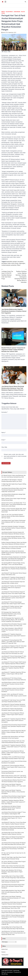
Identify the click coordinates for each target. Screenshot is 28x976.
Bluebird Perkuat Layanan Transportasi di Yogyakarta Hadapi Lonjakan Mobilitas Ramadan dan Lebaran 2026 (13, 349)
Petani (18, 265)
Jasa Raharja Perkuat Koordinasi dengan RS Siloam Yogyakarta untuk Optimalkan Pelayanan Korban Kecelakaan (13, 726)
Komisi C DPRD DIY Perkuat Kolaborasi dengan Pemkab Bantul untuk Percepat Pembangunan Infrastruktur (12, 917)
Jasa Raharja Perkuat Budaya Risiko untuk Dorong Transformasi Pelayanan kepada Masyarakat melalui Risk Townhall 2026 (13, 490)
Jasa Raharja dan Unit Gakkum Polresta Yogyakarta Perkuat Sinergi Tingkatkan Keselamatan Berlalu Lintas (11, 808)
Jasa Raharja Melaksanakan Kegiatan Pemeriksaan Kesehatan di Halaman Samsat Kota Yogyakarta (13, 311)
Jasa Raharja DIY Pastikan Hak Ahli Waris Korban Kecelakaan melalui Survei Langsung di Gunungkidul (13, 587)
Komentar (4, 412)
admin (4, 32)
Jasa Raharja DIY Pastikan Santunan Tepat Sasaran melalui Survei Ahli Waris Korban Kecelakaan (11, 608)
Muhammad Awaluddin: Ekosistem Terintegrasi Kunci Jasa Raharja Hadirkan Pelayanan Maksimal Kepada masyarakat (13, 528)
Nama (3, 432)
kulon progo (14, 263)
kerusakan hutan (6, 263)
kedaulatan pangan (11, 261)
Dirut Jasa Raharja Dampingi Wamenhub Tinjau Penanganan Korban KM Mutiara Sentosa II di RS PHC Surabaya (13, 538)
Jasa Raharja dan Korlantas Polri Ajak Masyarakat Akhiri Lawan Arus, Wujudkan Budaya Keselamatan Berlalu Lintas (13, 568)
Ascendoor (10, 972)
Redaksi (3, 952)
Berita (3, 11)
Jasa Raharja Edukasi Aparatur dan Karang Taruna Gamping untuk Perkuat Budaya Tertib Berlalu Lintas (13, 848)
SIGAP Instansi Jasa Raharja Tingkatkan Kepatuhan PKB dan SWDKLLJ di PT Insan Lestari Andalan (13, 786)
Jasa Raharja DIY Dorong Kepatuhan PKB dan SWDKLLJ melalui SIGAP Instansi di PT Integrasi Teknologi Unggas (13, 752)
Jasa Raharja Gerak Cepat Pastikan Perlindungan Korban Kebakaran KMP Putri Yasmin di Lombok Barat (13, 522)
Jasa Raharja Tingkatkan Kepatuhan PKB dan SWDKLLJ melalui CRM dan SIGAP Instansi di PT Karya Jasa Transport (13, 802)
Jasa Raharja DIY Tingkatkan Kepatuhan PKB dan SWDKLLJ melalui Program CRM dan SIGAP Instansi (13, 674)
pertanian (13, 265)
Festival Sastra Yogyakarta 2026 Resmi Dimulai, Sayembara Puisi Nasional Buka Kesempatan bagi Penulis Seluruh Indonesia (13, 828)
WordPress (4, 974)
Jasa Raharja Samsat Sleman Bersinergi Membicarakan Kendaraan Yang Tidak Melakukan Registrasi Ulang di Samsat (12, 388)
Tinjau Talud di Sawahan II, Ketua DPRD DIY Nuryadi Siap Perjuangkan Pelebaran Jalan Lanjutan (12, 630)
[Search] (25, 2)
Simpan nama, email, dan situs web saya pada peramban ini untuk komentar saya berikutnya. (15, 456)
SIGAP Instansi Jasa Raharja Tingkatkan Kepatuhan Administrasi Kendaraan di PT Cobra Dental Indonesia (13, 898)
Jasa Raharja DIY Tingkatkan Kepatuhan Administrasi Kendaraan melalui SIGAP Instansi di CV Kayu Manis (13, 636)
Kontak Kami (4, 949)
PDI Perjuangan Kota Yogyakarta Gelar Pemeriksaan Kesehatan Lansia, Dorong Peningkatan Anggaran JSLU (11, 614)
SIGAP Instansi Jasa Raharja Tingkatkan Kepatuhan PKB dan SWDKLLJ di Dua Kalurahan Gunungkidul (13, 792)
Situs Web (4, 447)
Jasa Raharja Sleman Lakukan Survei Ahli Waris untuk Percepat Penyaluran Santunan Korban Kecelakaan (13, 684)
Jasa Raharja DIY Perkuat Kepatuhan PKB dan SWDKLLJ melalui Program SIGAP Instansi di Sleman (12, 714)
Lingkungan (17, 11)
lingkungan (22, 263)
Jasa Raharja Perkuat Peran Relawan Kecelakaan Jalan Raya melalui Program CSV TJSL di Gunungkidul (13, 818)
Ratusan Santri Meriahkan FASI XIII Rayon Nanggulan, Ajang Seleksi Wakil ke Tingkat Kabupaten (11, 871)
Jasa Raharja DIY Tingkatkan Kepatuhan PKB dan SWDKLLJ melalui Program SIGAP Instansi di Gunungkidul (13, 720)
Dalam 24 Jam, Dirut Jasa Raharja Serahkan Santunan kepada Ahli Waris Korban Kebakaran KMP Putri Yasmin (12, 516)
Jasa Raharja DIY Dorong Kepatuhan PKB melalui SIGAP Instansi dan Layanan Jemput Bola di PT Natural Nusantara (13, 597)
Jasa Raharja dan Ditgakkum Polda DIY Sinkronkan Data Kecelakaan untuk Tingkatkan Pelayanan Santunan (13, 647)
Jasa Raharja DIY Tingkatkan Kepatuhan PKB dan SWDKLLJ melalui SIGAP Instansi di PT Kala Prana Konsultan (13, 746)
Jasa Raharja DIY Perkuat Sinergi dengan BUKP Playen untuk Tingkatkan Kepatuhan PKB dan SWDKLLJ (13, 668)
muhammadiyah (5, 265)
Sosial (3, 13)
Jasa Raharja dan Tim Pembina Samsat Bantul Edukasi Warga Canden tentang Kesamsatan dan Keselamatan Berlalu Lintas (13, 933)
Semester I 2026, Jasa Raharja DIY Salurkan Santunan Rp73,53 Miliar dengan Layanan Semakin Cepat (14, 696)
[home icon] (2, 2)
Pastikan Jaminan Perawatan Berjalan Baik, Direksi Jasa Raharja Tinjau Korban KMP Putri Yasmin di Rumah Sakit (13, 510)
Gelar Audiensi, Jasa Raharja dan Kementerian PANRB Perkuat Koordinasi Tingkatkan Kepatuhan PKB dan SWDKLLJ (13, 552)
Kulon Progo (9, 11)
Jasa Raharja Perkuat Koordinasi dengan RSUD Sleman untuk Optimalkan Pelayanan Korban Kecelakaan (12, 886)
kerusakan (20, 261)
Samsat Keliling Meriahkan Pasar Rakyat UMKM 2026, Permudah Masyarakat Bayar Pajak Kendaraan (13, 892)
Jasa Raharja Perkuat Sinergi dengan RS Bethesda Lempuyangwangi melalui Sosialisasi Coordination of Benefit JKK (13, 922)
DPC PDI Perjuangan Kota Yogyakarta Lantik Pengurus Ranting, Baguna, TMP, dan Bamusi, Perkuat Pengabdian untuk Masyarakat (12, 619)
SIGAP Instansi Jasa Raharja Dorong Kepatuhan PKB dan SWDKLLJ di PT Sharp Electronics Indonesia (13, 838)
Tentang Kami (4, 954)
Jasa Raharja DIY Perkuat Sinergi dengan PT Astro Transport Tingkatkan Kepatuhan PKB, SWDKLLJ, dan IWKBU (13, 657)
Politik (23, 11)
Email (3, 440)
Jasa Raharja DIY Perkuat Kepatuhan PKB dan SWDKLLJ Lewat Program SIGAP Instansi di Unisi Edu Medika (13, 767)
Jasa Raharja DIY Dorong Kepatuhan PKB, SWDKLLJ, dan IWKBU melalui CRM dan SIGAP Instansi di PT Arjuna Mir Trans (13, 641)
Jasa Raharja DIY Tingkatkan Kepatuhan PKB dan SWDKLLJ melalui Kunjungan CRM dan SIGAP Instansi (13, 732)
